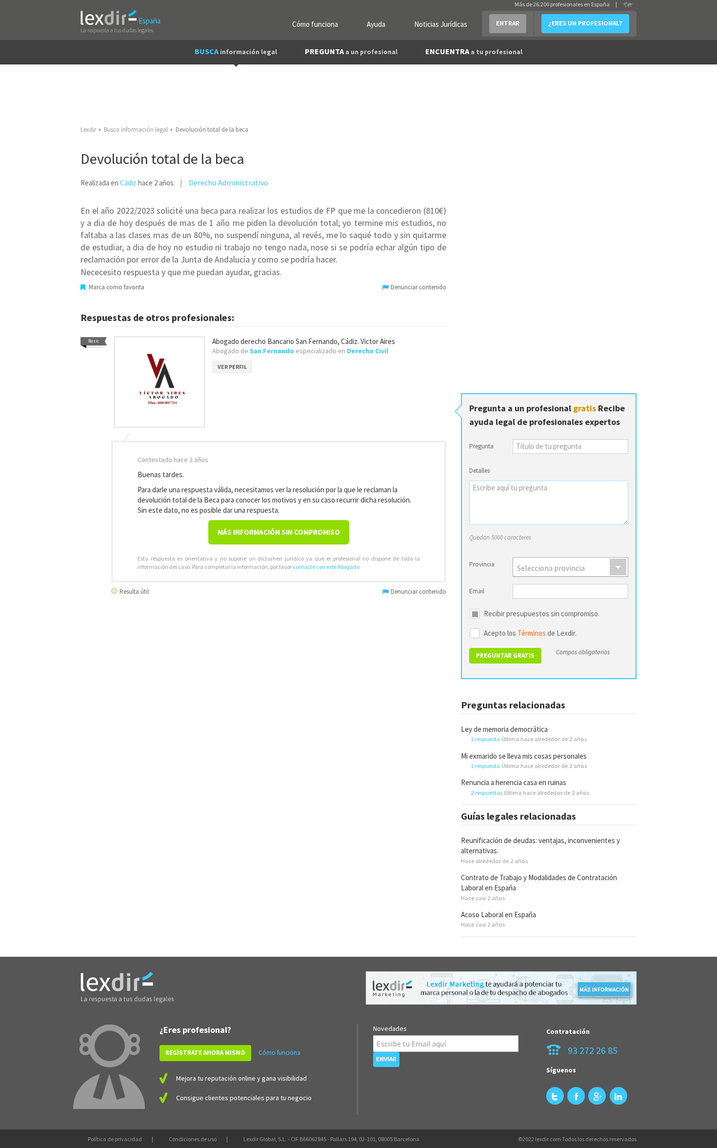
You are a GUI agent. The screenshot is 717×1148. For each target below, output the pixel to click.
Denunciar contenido (417, 287)
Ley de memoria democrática (504, 729)
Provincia (482, 564)
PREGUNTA (351, 51)
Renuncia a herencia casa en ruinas (513, 782)
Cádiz (128, 182)
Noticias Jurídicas (440, 24)
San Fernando (272, 350)
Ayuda (376, 24)
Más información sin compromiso (279, 532)
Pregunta (481, 446)
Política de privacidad (115, 1139)
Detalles (479, 470)
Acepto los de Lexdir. (530, 633)
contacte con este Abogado (326, 566)
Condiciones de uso (193, 1139)
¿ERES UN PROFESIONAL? (585, 23)
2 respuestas (486, 792)
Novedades (390, 1028)
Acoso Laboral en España (498, 914)
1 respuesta (485, 739)
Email (476, 591)
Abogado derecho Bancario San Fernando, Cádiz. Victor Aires (303, 341)
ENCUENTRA (473, 51)
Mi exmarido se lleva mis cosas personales (524, 756)
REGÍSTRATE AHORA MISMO (205, 1052)
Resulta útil (133, 591)
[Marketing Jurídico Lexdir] (501, 988)
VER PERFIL (232, 366)
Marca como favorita (115, 287)
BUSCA (236, 51)
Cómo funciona (315, 24)
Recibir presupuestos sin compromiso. (541, 614)
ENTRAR (507, 23)
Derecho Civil (367, 350)
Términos (532, 633)
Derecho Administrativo (228, 182)
